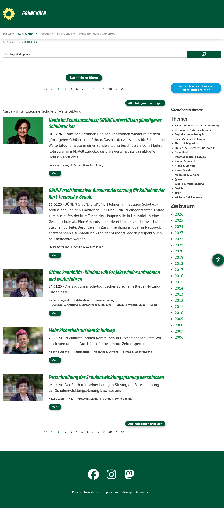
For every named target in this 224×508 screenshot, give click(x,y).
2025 (179, 220)
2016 (179, 275)
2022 (179, 238)
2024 (179, 226)
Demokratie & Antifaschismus (193, 130)
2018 (179, 263)
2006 (179, 337)
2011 (179, 306)
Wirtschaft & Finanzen (188, 197)
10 (110, 89)
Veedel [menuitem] (45, 33)
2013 (179, 294)
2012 (179, 300)
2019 (179, 257)
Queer (178, 179)
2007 (179, 331)
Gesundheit (182, 152)
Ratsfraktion (12, 42)
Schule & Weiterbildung (88, 165)
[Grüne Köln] (9, 14)
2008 (179, 325)
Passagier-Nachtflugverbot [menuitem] (97, 33)
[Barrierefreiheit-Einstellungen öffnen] (218, 260)
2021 (179, 244)
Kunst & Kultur (184, 170)
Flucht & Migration (186, 143)
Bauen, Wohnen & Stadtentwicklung (197, 125)
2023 (179, 232)
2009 (179, 318)
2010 (179, 312)
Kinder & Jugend (59, 300)
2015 (179, 281)
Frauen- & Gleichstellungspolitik (195, 148)
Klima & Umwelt (185, 166)
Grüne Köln (34, 13)
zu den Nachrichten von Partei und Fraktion (196, 88)
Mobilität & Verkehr (106, 352)
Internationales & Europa (190, 157)
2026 (179, 214)
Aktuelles (30, 42)
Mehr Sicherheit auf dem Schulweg (82, 330)
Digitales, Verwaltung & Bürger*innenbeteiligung (82, 305)
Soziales (180, 188)
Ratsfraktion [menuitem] (26, 33)
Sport (153, 305)
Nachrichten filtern (84, 77)
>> (122, 89)
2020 (179, 251)
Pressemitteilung (59, 165)
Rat (71, 398)
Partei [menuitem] (7, 33)
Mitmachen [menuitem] (64, 33)
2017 (179, 269)
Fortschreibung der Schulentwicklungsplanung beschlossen (106, 377)
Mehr (55, 173)
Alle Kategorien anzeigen (145, 103)
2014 (179, 288)
